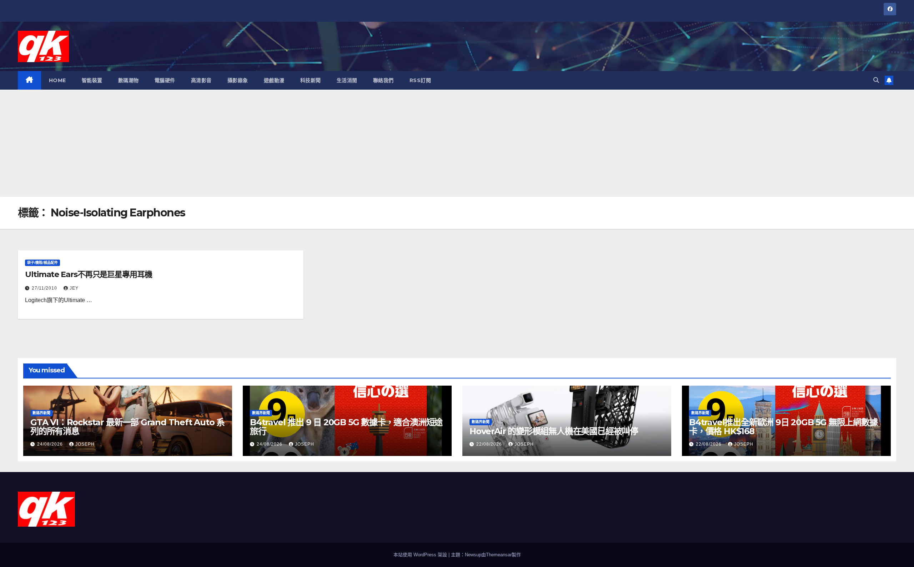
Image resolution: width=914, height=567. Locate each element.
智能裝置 (92, 80)
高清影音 (201, 80)
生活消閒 (347, 80)
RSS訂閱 (420, 80)
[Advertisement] (457, 143)
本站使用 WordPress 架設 (420, 554)
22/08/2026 (489, 444)
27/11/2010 (45, 288)
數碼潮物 (128, 80)
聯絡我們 (383, 80)
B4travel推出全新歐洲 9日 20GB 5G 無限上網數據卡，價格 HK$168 (783, 426)
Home (57, 80)
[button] (876, 80)
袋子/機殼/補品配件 (42, 263)
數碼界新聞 (41, 413)
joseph (85, 444)
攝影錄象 (237, 80)
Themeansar (499, 554)
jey (74, 288)
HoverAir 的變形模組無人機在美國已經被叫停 (553, 431)
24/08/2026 (50, 444)
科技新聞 (310, 80)
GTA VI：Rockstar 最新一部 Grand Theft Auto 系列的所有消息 (127, 426)
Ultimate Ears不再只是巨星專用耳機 (88, 274)
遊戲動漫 (274, 80)
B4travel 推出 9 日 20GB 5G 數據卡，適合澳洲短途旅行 (346, 426)
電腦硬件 (165, 80)
